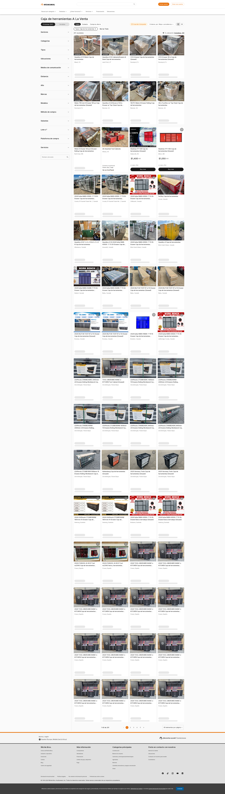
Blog (42, 763)
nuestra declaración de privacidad (156, 788)
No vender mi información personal (78, 776)
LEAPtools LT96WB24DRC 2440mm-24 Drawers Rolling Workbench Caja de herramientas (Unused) (86, 382)
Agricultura (115, 760)
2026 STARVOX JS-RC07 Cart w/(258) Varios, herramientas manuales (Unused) (112, 565)
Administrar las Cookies (136, 788)
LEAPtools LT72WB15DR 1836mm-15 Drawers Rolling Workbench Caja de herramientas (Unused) (86, 474)
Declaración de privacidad (47, 776)
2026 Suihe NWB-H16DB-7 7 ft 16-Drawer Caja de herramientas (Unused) (142, 336)
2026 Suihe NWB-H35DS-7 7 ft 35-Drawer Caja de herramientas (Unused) (142, 198)
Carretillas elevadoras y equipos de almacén (124, 765)
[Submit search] (134, 4)
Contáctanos (181, 738)
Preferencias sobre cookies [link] (97, 776)
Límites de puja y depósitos (84, 760)
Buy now (143, 169)
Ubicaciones (111, 11)
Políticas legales (61, 776)
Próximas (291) (48, 24)
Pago (78, 763)
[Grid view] (178, 24)
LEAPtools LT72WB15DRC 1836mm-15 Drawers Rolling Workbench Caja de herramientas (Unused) (142, 382)
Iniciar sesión (164, 4)
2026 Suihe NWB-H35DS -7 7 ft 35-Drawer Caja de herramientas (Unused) (86, 198)
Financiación (100, 11)
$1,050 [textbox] (162, 158)
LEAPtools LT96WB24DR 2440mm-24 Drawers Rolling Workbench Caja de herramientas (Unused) (142, 428)
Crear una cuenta (177, 4)
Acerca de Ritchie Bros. (47, 751)
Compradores (80, 751)
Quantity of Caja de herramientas (169, 242)
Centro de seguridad (46, 765)
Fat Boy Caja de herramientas (168, 196)
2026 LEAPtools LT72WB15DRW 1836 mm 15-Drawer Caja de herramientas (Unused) (85, 519)
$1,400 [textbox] (134, 158)
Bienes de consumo (117, 754)
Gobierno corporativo (46, 754)
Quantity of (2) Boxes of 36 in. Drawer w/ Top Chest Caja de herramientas (112, 105)
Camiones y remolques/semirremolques (122, 757)
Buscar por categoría (47, 11)
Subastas (62, 11)
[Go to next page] (143, 727)
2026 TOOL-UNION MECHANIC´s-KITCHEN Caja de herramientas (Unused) (142, 565)
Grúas (113, 768)
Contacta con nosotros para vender (157, 757)
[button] (138, 24)
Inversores (43, 757)
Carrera (43, 760)
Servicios (88, 11)
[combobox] (161, 24)
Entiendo (179, 788)
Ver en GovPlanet (108, 170)
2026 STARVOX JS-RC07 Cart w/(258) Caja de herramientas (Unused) (84, 565)
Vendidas (62, 24)
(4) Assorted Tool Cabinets (111, 149)
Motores (114, 763)
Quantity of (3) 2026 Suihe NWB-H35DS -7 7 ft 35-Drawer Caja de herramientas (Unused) (113, 244)
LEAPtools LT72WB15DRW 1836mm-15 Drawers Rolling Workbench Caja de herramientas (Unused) (114, 428)
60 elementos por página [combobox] (172, 727)
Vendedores (80, 754)
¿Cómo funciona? (75, 11)
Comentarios (151, 760)
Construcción (115, 751)
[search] (67, 157)
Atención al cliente (153, 751)
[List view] (182, 24)
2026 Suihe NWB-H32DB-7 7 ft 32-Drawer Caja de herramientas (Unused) (86, 290)
